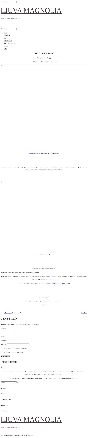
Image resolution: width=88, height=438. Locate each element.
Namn (3, 336)
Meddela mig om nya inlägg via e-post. (13, 352)
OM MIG (7, 38)
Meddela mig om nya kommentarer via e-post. (15, 348)
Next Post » (84, 313)
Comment (3, 328)
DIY (5, 49)
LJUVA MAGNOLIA (31, 10)
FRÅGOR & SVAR (10, 43)
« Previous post (8, 313)
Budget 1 (31, 153)
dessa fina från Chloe (51, 283)
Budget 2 (37, 153)
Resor (6, 46)
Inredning (7, 35)
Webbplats (3, 344)
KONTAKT (8, 41)
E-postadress (5, 340)
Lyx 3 (57, 153)
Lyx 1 (49, 153)
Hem (5, 33)
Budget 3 (43, 153)
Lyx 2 (53, 153)
